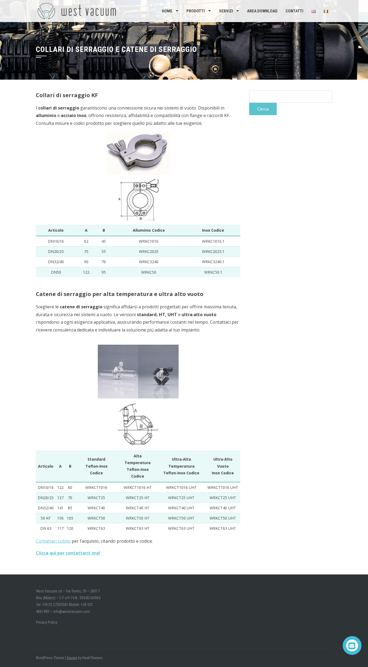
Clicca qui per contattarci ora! (68, 553)
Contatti (294, 11)
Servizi (226, 11)
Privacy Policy (46, 622)
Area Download (262, 11)
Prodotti (195, 11)
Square (72, 658)
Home (167, 11)
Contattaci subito (53, 541)
